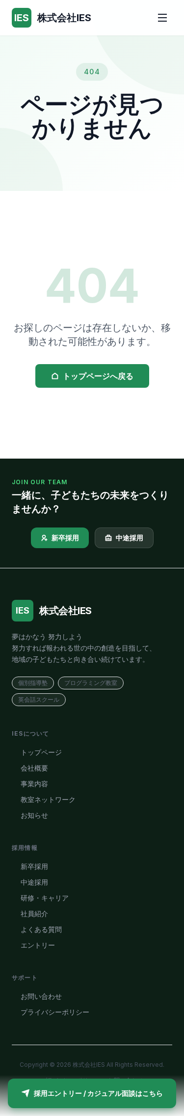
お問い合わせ (41, 996)
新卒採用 (65, 537)
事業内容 (34, 783)
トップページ (41, 752)
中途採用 (129, 537)
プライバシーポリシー (55, 1012)
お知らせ (34, 815)
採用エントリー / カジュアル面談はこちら (98, 1093)
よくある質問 (41, 929)
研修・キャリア (45, 898)
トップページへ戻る (98, 376)
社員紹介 (34, 913)
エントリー (38, 945)
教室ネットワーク (48, 799)
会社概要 (34, 768)
